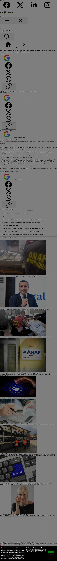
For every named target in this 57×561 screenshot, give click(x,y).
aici (9, 556)
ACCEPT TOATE (51, 551)
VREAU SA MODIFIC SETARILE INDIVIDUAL (50, 554)
